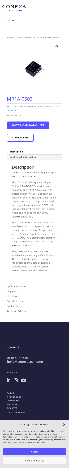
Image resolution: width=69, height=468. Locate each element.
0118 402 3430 (17, 358)
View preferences (34, 460)
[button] (64, 424)
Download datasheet (28, 125)
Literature (12, 296)
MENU (12, 20)
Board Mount (40, 37)
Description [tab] (16, 151)
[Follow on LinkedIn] (9, 380)
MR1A (18, 115)
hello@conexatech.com (25, 361)
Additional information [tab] (23, 157)
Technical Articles (16, 310)
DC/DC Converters (23, 37)
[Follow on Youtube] (23, 380)
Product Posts (14, 306)
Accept (34, 451)
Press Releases (15, 301)
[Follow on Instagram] (16, 380)
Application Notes (16, 286)
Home (10, 37)
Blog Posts (12, 291)
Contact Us (20, 137)
